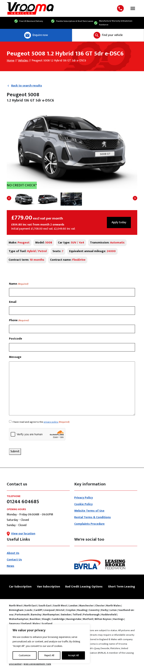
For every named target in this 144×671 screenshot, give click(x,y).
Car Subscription (20, 586)
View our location (23, 533)
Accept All (73, 655)
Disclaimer (15, 664)
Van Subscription (48, 586)
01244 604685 (121, 8)
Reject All (49, 655)
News (10, 566)
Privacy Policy (83, 497)
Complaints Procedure (89, 523)
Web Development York (37, 664)
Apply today (119, 222)
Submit (15, 451)
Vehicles (23, 60)
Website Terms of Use (89, 510)
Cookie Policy (83, 504)
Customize (24, 655)
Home (10, 60)
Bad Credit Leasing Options (84, 586)
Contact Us (14, 559)
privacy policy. (51, 422)
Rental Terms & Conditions (92, 517)
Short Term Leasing (121, 586)
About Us (13, 553)
